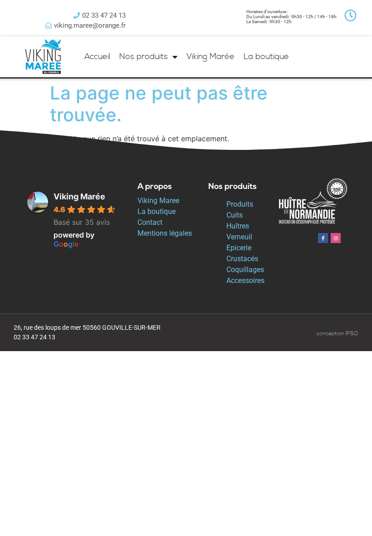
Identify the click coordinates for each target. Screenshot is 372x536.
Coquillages (245, 269)
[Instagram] (336, 238)
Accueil (97, 56)
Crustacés (242, 258)
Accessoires (245, 280)
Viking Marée (210, 56)
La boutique (266, 56)
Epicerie (238, 247)
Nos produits (143, 56)
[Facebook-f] (323, 238)
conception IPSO (337, 333)
